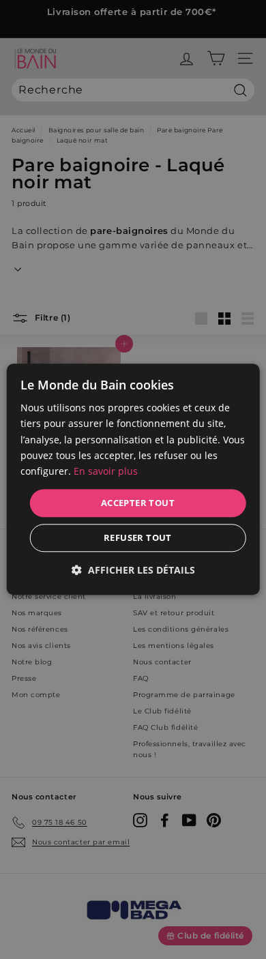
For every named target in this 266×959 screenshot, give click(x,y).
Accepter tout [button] (138, 503)
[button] (133, 570)
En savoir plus (106, 470)
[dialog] (133, 479)
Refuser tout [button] (138, 538)
